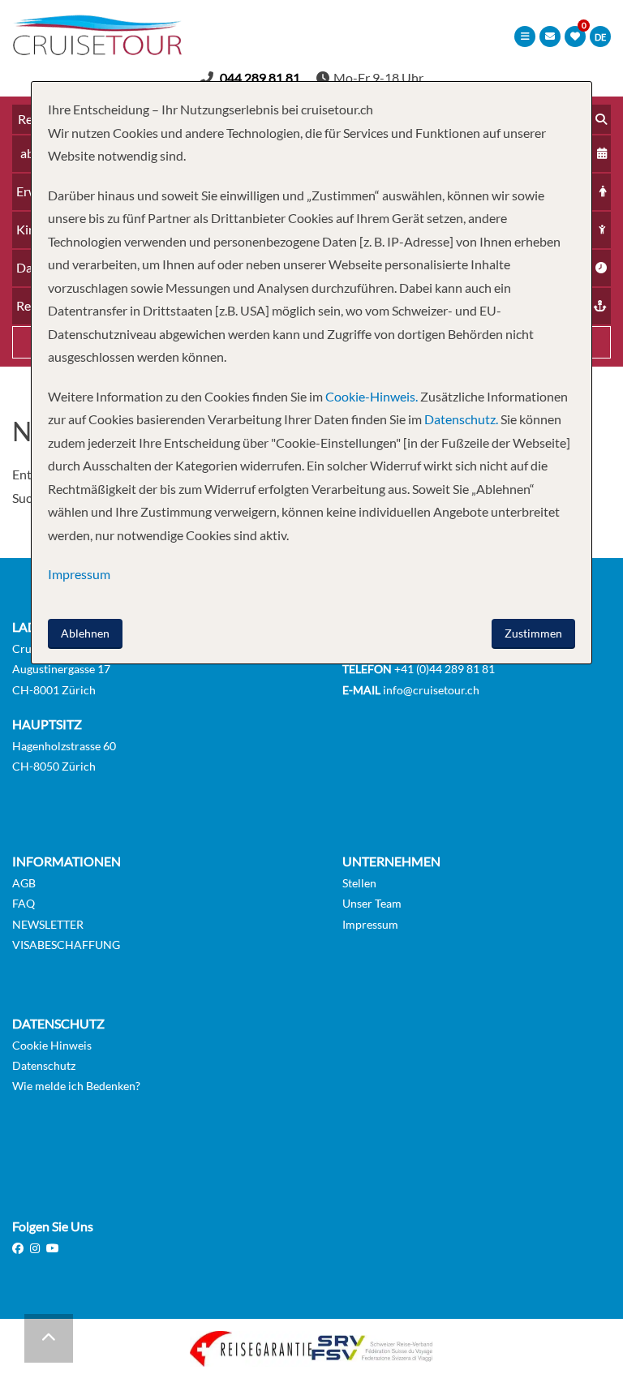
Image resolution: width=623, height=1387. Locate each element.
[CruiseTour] (97, 50)
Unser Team (372, 903)
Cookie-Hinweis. (370, 396)
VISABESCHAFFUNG (66, 944)
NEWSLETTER (48, 924)
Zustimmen (533, 633)
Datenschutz (43, 1065)
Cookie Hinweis (52, 1045)
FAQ (23, 903)
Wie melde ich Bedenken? (76, 1086)
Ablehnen (85, 633)
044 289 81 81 (260, 77)
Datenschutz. (461, 419)
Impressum (370, 924)
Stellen (359, 883)
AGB (24, 883)
